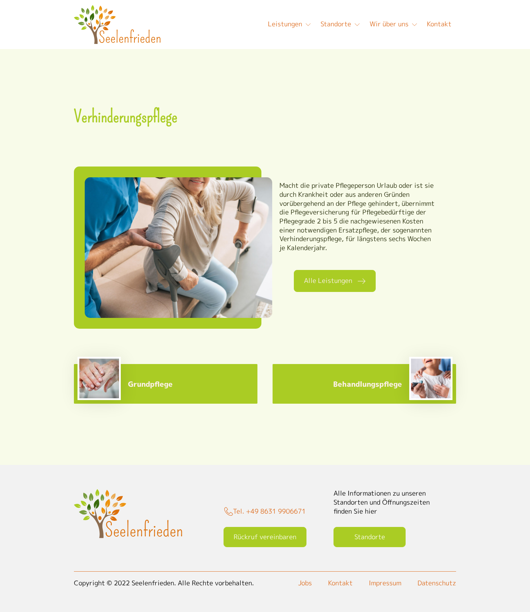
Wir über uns (389, 23)
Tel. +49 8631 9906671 (269, 511)
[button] (335, 281)
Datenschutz (437, 583)
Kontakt (439, 23)
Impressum (385, 583)
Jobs (305, 583)
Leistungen (285, 23)
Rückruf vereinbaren (265, 536)
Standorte (336, 23)
